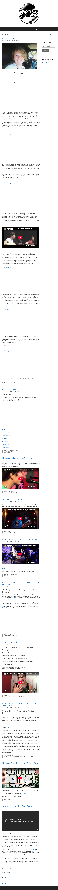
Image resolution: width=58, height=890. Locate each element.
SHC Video (5, 382)
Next (6, 877)
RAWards (7, 575)
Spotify (3, 607)
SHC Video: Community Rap (12, 499)
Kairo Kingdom (5, 447)
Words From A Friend (10, 38)
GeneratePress (37, 888)
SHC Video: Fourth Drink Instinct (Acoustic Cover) (20, 763)
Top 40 (11, 451)
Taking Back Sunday (18, 635)
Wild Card (5, 695)
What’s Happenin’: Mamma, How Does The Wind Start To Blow (20, 704)
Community (6, 532)
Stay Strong (13, 492)
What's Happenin (11, 574)
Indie (21, 869)
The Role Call (5, 438)
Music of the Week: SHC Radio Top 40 (16, 389)
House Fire (9, 383)
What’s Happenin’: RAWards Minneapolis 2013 (19, 539)
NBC (14, 532)
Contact (42, 29)
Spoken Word (10, 696)
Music (20, 29)
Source (3, 865)
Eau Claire (9, 492)
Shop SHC (37, 29)
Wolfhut (3, 871)
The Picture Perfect (6, 429)
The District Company (20, 492)
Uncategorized (10, 382)
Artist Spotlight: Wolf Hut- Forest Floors (17, 806)
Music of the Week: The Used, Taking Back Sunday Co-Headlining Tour (20, 583)
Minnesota (24, 869)
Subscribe (46, 50)
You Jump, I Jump (5, 441)
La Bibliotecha (10, 532)
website (24, 721)
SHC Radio (13, 450)
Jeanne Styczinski (13, 756)
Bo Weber (5, 383)
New (30, 869)
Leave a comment (7, 452)
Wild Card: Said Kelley (10, 642)
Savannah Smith (5, 444)
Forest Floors (17, 869)
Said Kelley (6, 696)
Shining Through (6, 435)
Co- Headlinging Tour (8, 635)
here (8, 727)
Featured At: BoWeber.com (21, 76)
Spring (13, 635)
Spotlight (33, 869)
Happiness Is (9, 599)
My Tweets (44, 62)
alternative (6, 869)
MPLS (5, 575)
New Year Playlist (7, 451)
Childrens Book (6, 756)
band (9, 869)
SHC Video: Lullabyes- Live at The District (17, 458)
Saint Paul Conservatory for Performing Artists (26, 849)
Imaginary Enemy (16, 597)
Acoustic (5, 491)
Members (29, 29)
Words (15, 29)
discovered (12, 869)
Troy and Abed (18, 532)
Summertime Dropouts (7, 432)
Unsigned (36, 869)
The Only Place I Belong (23, 696)
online (43, 39)
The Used (24, 635)
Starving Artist (16, 696)
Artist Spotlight (6, 868)
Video (24, 29)
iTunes (24, 793)
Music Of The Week (7, 450)
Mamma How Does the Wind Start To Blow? (24, 756)
